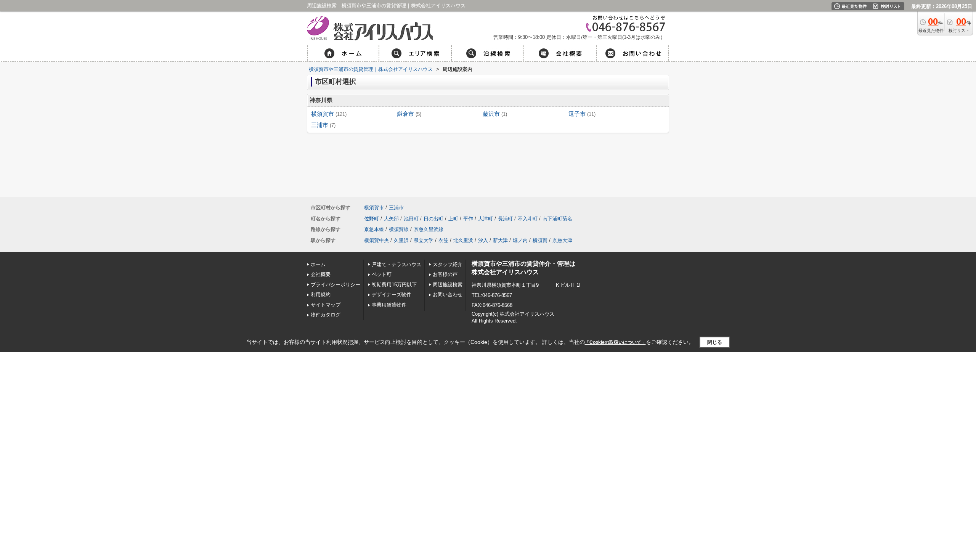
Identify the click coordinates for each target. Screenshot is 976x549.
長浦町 (505, 219)
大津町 (485, 219)
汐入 (483, 240)
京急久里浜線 (428, 229)
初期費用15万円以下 (394, 284)
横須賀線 (399, 229)
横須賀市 (322, 114)
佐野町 (371, 219)
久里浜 (401, 240)
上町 (453, 219)
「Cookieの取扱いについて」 (615, 342)
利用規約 (321, 294)
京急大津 (562, 240)
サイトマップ (325, 305)
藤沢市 (491, 114)
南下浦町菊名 (557, 219)
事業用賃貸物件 (391, 305)
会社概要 (321, 274)
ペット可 (382, 274)
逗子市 (577, 114)
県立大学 (423, 240)
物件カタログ (325, 315)
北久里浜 (463, 240)
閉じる (714, 342)
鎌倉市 (405, 114)
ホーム (318, 264)
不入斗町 (528, 219)
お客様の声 (445, 274)
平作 (468, 219)
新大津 (500, 240)
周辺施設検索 (447, 284)
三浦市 (319, 125)
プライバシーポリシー (335, 284)
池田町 (411, 219)
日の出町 (433, 219)
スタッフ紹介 (447, 264)
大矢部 (391, 219)
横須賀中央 (376, 240)
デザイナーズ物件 (391, 294)
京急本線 (374, 229)
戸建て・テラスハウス (396, 264)
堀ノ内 (520, 240)
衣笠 (443, 240)
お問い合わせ (447, 294)
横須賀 (540, 240)
